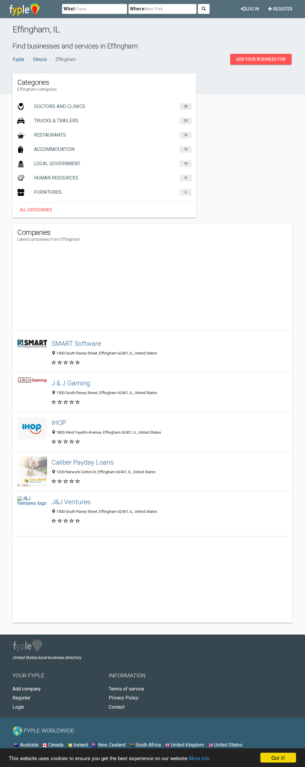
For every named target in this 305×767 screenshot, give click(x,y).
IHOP (59, 423)
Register (282, 9)
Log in (252, 9)
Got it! (278, 757)
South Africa (147, 745)
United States (227, 745)
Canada (55, 745)
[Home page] (24, 8)
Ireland (80, 745)
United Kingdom (187, 745)
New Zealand (111, 745)
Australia (28, 745)
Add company (27, 689)
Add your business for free (261, 61)
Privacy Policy (124, 698)
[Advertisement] (125, 288)
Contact (117, 707)
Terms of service (126, 689)
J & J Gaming (71, 383)
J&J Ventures (71, 502)
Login (18, 707)
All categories (36, 209)
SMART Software (76, 343)
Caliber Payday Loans (83, 462)
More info (199, 758)
